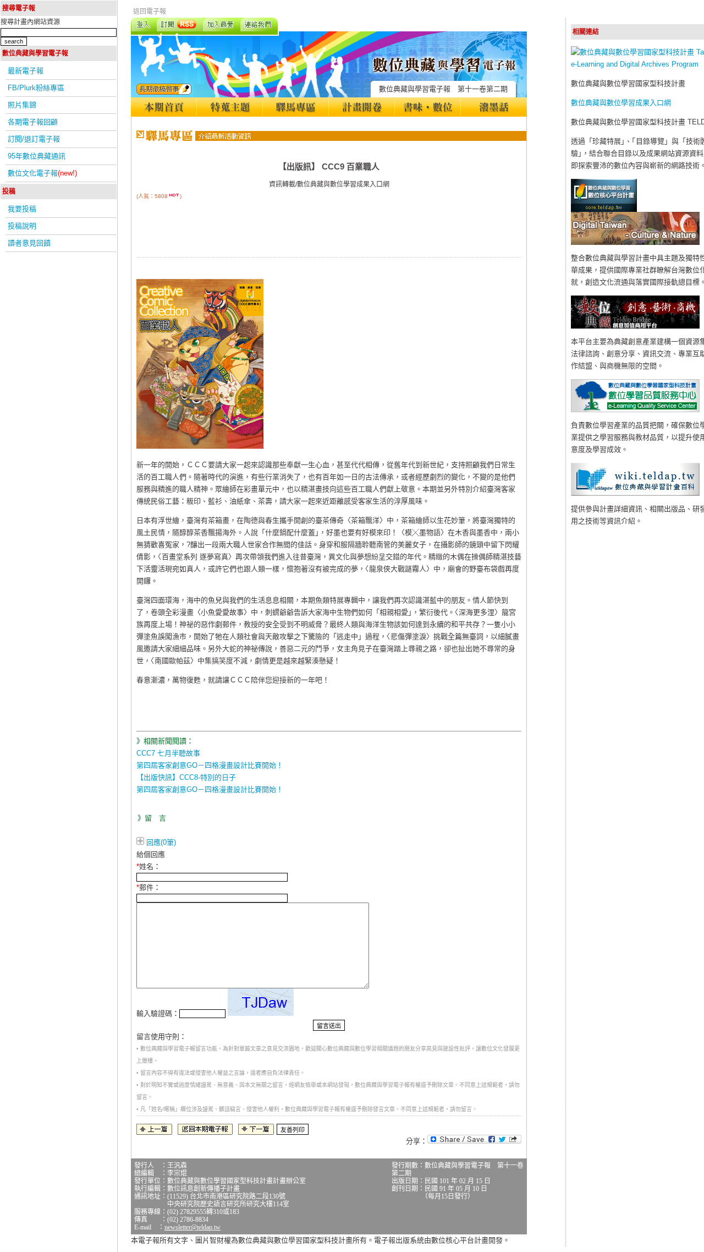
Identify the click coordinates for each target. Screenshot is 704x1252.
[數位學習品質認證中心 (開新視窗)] (635, 410)
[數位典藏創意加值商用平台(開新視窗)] (635, 326)
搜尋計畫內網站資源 (30, 22)
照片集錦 (22, 105)
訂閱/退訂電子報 (34, 139)
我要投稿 (22, 209)
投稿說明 (22, 226)
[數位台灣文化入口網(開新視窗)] (635, 242)
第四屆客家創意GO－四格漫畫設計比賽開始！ (209, 765)
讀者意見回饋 (29, 243)
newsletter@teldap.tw (192, 1227)
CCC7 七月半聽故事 (168, 753)
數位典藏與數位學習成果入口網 (621, 103)
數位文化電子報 (42, 173)
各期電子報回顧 (33, 122)
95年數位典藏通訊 (36, 156)
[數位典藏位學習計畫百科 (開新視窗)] (635, 493)
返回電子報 (149, 11)
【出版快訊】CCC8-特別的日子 (186, 777)
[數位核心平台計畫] (604, 209)
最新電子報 (25, 71)
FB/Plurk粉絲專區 (36, 88)
